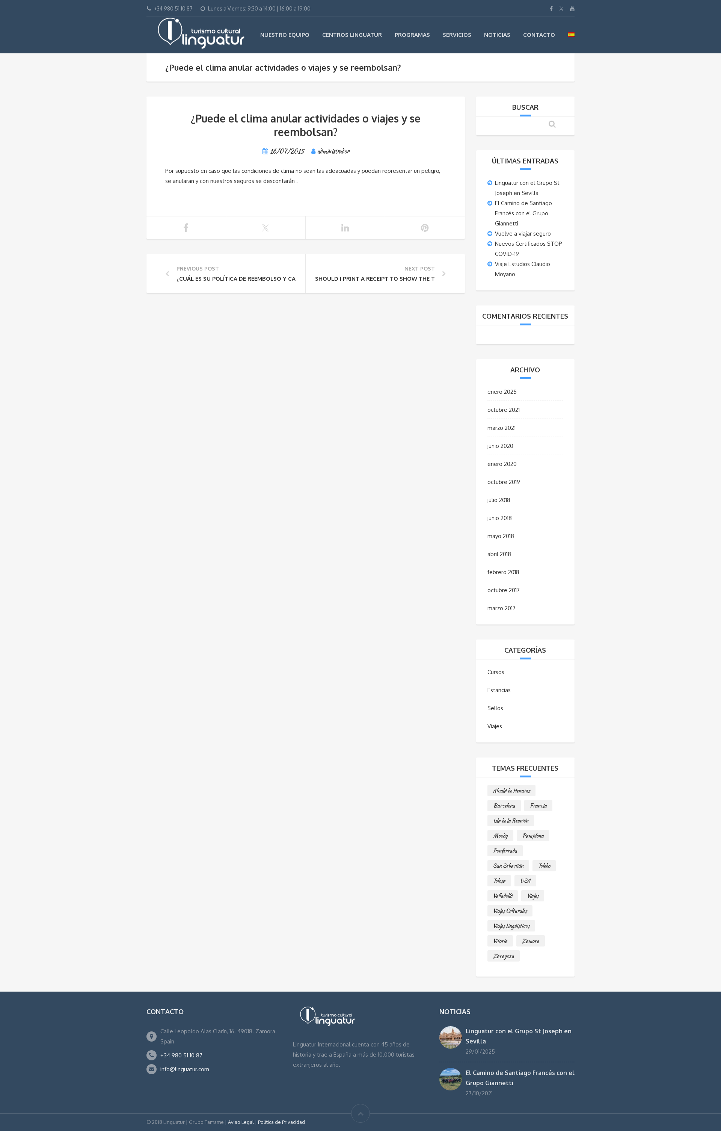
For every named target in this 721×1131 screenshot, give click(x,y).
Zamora (530, 941)
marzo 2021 (501, 427)
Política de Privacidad (281, 1122)
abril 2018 (499, 554)
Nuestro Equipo (284, 34)
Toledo (544, 865)
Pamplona (533, 835)
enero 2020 (502, 463)
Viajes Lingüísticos (511, 926)
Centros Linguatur (352, 34)
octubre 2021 (503, 409)
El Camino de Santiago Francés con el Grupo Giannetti (523, 213)
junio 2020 (500, 445)
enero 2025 (502, 391)
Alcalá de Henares (511, 790)
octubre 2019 (503, 481)
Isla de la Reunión (510, 820)
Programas (412, 34)
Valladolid (502, 896)
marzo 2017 (501, 608)
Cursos (495, 672)
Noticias (497, 34)
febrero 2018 (503, 572)
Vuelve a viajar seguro (523, 233)
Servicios (457, 34)
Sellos (495, 708)
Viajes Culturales (510, 911)
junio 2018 (499, 518)
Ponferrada (505, 850)
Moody (500, 835)
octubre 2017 (503, 590)
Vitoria (500, 941)
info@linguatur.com (184, 1069)
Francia (538, 805)
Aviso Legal (241, 1122)
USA (525, 881)
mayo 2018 (500, 536)
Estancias (499, 690)
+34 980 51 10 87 (181, 1055)
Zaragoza (503, 956)
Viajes (494, 726)
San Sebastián (508, 865)
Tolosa (499, 881)
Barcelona (504, 805)
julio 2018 (498, 500)
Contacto (539, 34)
